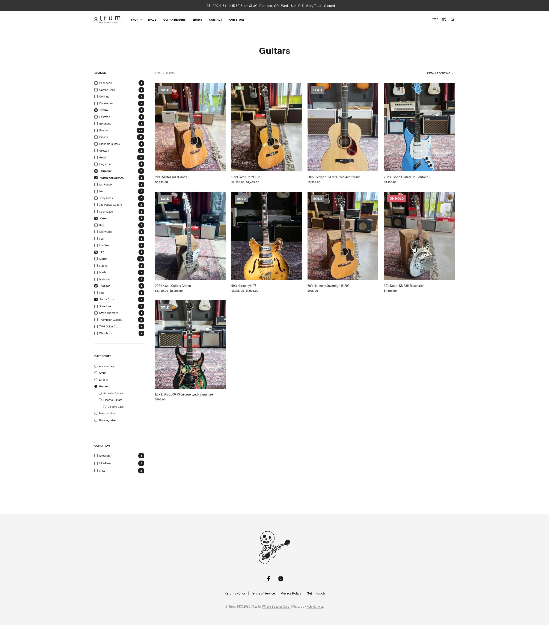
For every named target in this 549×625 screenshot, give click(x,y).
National (104, 279)
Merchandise (107, 413)
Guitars (104, 386)
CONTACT (215, 19)
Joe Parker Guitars (110, 204)
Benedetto (105, 83)
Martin (103, 258)
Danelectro (106, 103)
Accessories (106, 366)
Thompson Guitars (110, 319)
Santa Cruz (107, 299)
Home (158, 73)
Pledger (105, 285)
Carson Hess (107, 89)
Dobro (104, 110)
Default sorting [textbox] (438, 73)
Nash (102, 272)
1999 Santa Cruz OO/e (245, 177)
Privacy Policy (291, 593)
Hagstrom (105, 164)
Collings (104, 96)
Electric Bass (116, 406)
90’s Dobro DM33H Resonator (404, 285)
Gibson (103, 137)
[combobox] (434, 73)
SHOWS (197, 19)
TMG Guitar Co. (108, 326)
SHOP (134, 19)
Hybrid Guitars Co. (112, 177)
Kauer (103, 218)
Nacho (103, 265)
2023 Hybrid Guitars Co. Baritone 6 (407, 177)
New (102, 470)
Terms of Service (263, 593)
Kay (101, 225)
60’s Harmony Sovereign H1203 (329, 285)
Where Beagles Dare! (276, 606)
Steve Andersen (108, 313)
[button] (435, 19)
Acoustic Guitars (113, 393)
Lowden (104, 245)
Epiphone (105, 123)
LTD (102, 252)
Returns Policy (235, 593)
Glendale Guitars (109, 144)
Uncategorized (108, 420)
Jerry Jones (106, 198)
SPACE (152, 19)
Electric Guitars (112, 399)
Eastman (104, 117)
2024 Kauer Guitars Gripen (173, 285)
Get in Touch (316, 593)
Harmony (106, 171)
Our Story (236, 19)
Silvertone (105, 306)
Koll (101, 238)
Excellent (104, 455)
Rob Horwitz (314, 606)
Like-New (105, 463)
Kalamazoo (106, 211)
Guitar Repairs (174, 19)
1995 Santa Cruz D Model (171, 177)
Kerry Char (105, 231)
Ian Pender (106, 184)
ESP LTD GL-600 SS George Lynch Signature (184, 394)
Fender (103, 130)
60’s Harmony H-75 (243, 285)
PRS (101, 292)
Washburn (105, 333)
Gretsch (104, 150)
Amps (102, 372)
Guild (102, 157)
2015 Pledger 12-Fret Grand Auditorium (334, 177)
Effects (103, 379)
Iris (101, 191)
